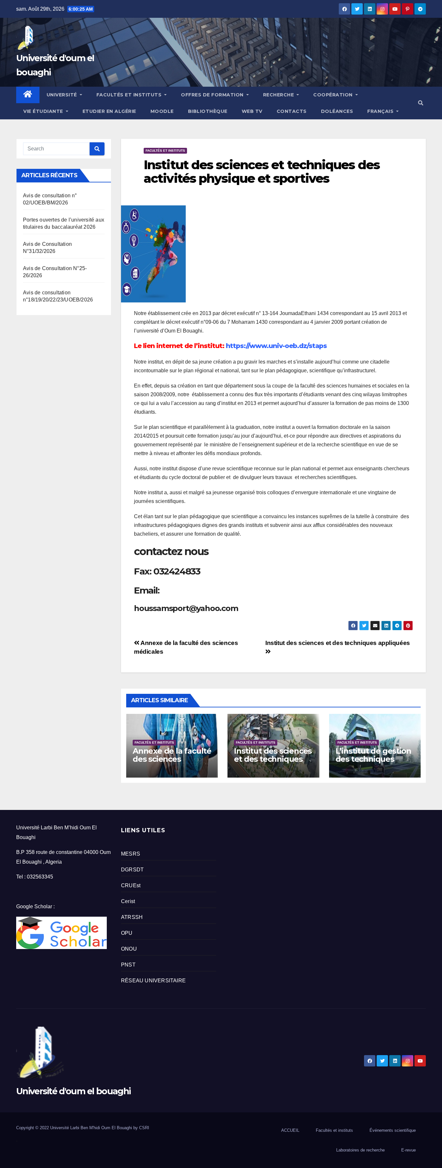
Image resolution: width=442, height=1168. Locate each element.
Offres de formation (213, 95)
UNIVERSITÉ (63, 95)
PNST (128, 964)
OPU (127, 933)
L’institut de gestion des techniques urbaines (373, 759)
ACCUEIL (290, 1130)
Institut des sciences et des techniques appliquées (273, 759)
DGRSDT (132, 869)
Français (381, 111)
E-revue (408, 1150)
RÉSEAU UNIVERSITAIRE (153, 980)
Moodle (162, 111)
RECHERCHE (279, 95)
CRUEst (130, 885)
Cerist (128, 901)
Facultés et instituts (165, 150)
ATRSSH (132, 917)
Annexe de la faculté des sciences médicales (172, 759)
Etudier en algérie (109, 111)
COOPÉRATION (333, 95)
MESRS (130, 854)
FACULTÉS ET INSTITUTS (129, 95)
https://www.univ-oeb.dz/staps (276, 346)
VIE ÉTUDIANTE (43, 111)
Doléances (337, 111)
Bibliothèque (207, 111)
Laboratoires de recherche (360, 1150)
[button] (420, 103)
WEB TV (252, 111)
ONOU (129, 949)
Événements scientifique (393, 1130)
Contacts (292, 111)
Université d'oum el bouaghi (73, 1091)
